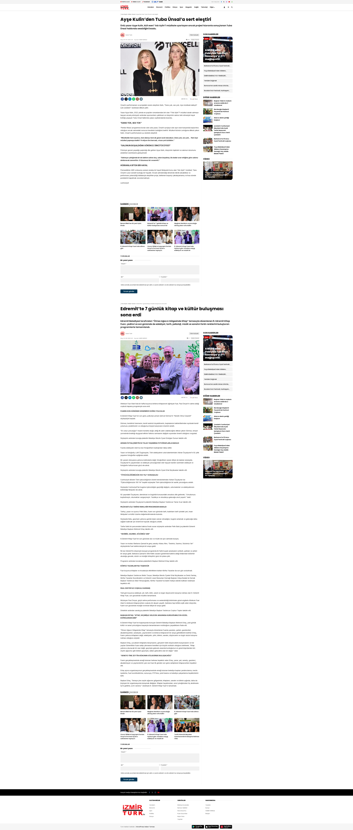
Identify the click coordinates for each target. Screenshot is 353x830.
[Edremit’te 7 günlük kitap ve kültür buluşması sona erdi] (159, 214)
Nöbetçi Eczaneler (183, 805)
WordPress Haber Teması (145, 827)
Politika (167, 7)
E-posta (164, 277)
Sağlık (196, 7)
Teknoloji (204, 7)
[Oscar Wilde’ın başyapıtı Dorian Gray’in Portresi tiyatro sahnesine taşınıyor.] (159, 237)
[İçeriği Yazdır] (141, 99)
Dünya (175, 7)
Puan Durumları (182, 813)
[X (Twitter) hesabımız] (223, 2)
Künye (207, 808)
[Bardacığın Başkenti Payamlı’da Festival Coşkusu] (208, 114)
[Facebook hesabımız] (221, 2)
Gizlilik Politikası (210, 811)
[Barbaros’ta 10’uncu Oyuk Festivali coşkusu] (208, 143)
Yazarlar (208, 805)
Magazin (189, 7)
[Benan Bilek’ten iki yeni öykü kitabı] (133, 214)
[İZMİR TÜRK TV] (125, 9)
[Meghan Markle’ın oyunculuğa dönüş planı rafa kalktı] (186, 214)
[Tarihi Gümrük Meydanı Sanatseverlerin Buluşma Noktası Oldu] (186, 725)
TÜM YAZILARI (194, 35)
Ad (122, 277)
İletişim (207, 813)
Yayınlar (179, 819)
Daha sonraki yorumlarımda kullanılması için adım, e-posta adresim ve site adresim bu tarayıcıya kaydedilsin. (156, 285)
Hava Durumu (181, 811)
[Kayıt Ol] (225, 7)
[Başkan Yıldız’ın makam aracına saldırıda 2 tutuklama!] (208, 106)
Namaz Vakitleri (182, 808)
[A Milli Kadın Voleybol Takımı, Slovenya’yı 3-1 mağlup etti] (218, 62)
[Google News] (193, 99)
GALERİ (126, 2)
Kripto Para (180, 816)
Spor (181, 7)
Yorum (123, 264)
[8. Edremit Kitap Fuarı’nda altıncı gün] (133, 237)
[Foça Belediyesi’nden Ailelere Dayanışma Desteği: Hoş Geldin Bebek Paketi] (208, 152)
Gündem (150, 7)
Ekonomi (159, 7)
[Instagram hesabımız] (226, 2)
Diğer (212, 7)
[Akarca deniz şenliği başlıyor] (208, 122)
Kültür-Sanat (195, 39)
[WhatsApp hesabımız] (232, 2)
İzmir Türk (129, 35)
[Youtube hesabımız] (229, 2)
